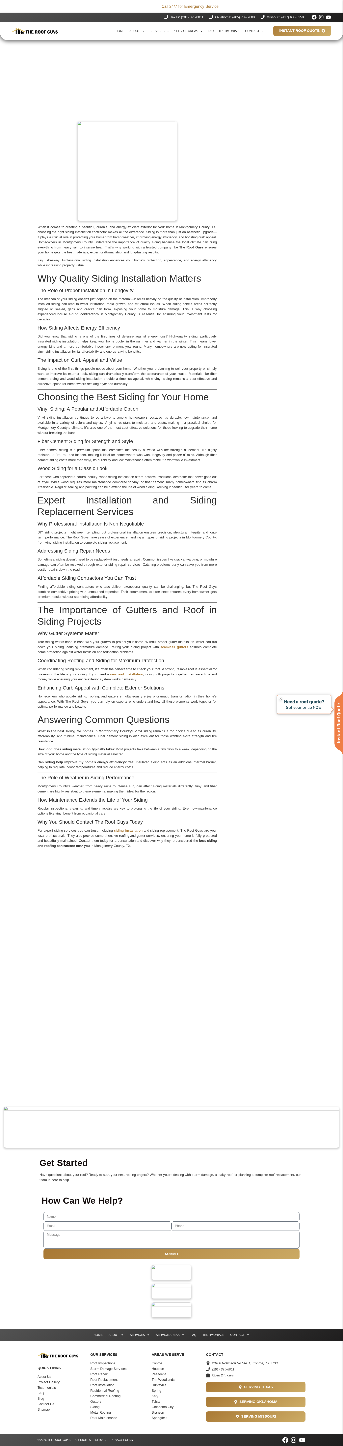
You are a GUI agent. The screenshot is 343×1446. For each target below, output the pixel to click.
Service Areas (186, 31)
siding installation (128, 830)
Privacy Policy (122, 1439)
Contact (252, 31)
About (134, 31)
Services (157, 31)
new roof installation (126, 674)
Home (120, 31)
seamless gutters (174, 647)
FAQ (211, 31)
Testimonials (229, 31)
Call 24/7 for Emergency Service (190, 6)
